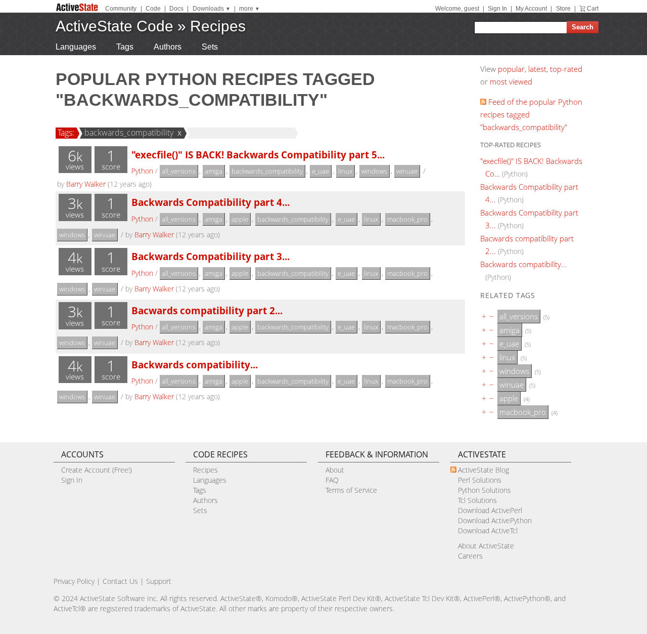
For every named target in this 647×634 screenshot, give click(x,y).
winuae (407, 171)
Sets (210, 47)
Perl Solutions (479, 480)
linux (345, 171)
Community (120, 8)
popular (511, 69)
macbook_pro (407, 219)
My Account (531, 8)
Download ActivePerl (490, 510)
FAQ (332, 480)
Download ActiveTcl (488, 530)
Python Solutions (484, 490)
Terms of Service (351, 490)
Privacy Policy (74, 581)
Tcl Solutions (477, 500)
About (335, 470)
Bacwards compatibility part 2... (207, 310)
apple (240, 219)
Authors (167, 47)
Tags (124, 47)
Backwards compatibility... (194, 364)
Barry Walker (86, 184)
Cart (592, 8)
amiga (213, 171)
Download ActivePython (495, 520)
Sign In (497, 8)
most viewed (511, 81)
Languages (76, 47)
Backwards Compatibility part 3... (210, 256)
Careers (470, 556)
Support (158, 581)
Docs (176, 8)
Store (563, 8)
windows (374, 171)
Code (153, 8)
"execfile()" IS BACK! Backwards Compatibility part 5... (258, 154)
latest (537, 69)
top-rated (566, 69)
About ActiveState (486, 546)
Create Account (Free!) (96, 470)
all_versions (179, 171)
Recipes (218, 26)
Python (142, 171)
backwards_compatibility (128, 132)
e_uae (320, 171)
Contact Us (120, 581)
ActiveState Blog (483, 470)
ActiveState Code (114, 26)
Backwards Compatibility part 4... (210, 202)
